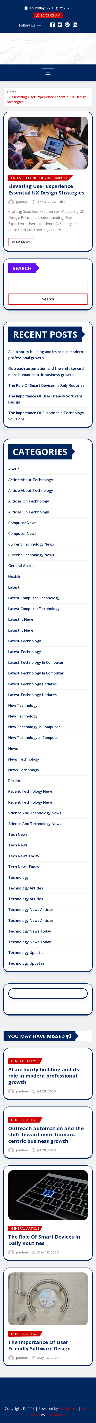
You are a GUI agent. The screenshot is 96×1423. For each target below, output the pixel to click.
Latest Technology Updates (32, 684)
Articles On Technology (28, 501)
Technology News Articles (31, 909)
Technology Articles (25, 888)
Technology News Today (29, 931)
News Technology (23, 759)
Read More (21, 242)
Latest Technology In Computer (36, 662)
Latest (14, 587)
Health (14, 576)
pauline (22, 202)
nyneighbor (48, 45)
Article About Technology (30, 479)
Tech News (17, 834)
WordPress (68, 1408)
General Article (21, 565)
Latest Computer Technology (34, 598)
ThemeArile (55, 1415)
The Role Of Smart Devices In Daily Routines (46, 385)
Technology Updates (26, 952)
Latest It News (21, 619)
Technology (18, 877)
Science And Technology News (34, 813)
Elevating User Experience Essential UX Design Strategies (46, 189)
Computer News (22, 522)
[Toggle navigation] (48, 72)
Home (12, 91)
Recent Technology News (30, 791)
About (13, 469)
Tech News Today (23, 856)
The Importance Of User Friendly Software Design (39, 1345)
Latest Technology (24, 641)
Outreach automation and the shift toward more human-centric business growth (46, 1134)
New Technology (23, 705)
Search (22, 268)
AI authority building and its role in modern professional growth (43, 1075)
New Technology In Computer (34, 726)
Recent (14, 780)
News (13, 748)
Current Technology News (31, 544)
